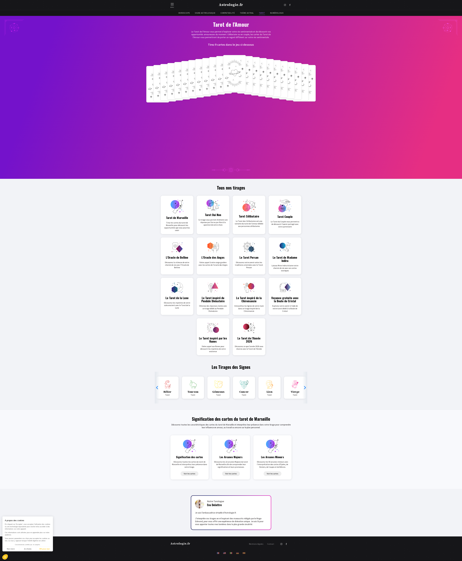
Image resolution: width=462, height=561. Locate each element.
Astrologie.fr (231, 5)
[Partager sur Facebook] (289, 5)
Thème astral (247, 13)
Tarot (262, 13)
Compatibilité (228, 13)
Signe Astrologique (205, 13)
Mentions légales (256, 544)
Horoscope (184, 13)
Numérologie (277, 13)
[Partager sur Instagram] (284, 5)
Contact (270, 544)
